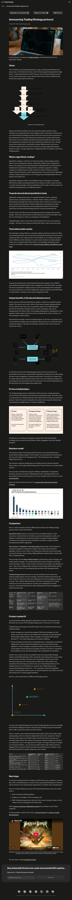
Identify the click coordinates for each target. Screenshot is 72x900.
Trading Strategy (34, 57)
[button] (50, 877)
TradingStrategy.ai (20, 895)
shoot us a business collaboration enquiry (26, 806)
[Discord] (52, 891)
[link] (19, 12)
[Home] (34, 2)
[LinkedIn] (24, 891)
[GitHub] (47, 891)
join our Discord (40, 812)
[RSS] (41, 891)
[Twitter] (19, 891)
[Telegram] (30, 891)
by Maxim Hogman (30, 860)
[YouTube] (36, 891)
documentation (14, 478)
